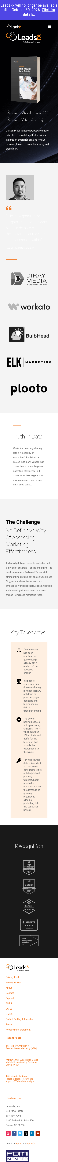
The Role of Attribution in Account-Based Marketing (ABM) (21, 1047)
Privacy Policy (13, 982)
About (9, 987)
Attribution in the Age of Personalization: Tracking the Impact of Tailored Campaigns (20, 1079)
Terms (9, 1024)
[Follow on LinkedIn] (32, 1133)
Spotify (31, 1143)
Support (10, 998)
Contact (10, 993)
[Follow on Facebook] (14, 1133)
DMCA (9, 1014)
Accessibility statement (18, 1029)
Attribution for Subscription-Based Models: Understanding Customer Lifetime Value (22, 1062)
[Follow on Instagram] (8, 1133)
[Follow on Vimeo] (20, 1133)
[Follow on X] (26, 1133)
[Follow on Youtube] (38, 1133)
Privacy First (12, 977)
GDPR (9, 1003)
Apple (19, 1143)
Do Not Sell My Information (20, 1019)
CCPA (9, 1008)
